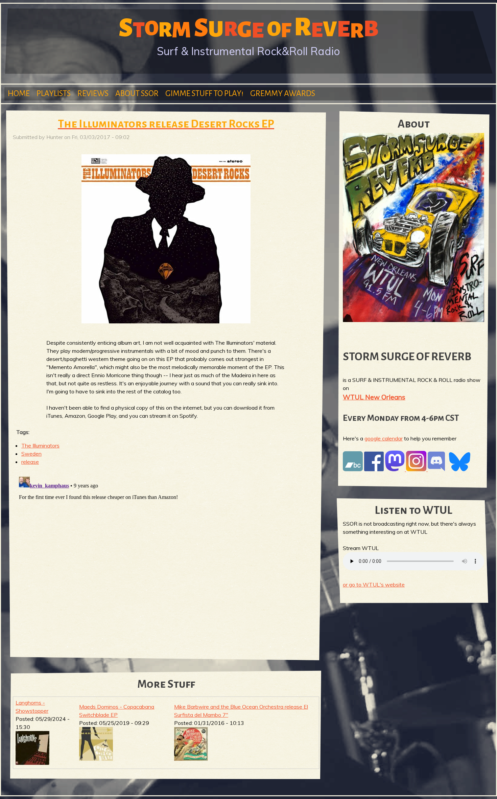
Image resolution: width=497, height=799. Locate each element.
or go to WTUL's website (374, 584)
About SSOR (137, 93)
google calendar (383, 438)
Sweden (31, 453)
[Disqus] (166, 558)
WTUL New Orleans (374, 397)
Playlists (54, 93)
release (30, 461)
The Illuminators (40, 445)
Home (19, 93)
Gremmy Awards (282, 93)
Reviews (93, 93)
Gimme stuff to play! (204, 93)
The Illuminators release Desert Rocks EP (166, 124)
